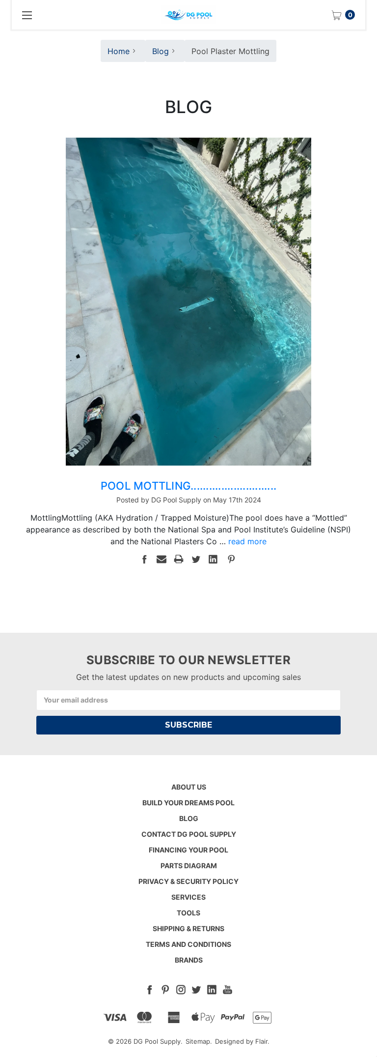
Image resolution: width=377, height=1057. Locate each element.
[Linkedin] (213, 559)
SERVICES (188, 897)
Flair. (262, 1041)
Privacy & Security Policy (188, 881)
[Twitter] (196, 559)
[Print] (179, 559)
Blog (188, 818)
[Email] (161, 559)
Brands (189, 960)
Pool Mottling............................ (188, 485)
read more (247, 541)
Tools (188, 913)
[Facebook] (144, 559)
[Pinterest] (231, 559)
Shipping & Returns (188, 928)
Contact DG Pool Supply (188, 834)
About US (188, 787)
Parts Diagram (189, 865)
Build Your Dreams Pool (188, 802)
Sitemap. (199, 1041)
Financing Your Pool (188, 850)
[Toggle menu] (26, 14)
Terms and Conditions (188, 944)
